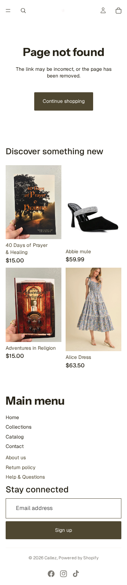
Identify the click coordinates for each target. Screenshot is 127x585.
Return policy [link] (21, 467)
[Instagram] (63, 574)
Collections (18, 427)
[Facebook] (51, 574)
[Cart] (118, 10)
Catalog (15, 437)
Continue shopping (64, 101)
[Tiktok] (76, 574)
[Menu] (8, 10)
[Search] (23, 10)
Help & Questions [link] (25, 477)
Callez (50, 558)
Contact (15, 446)
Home (12, 417)
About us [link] (16, 457)
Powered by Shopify (78, 558)
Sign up (63, 530)
